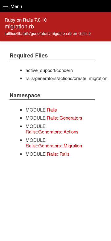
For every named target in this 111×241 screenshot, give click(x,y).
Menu (15, 6)
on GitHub (82, 33)
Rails (52, 109)
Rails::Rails (58, 153)
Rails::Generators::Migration (54, 145)
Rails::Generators (64, 117)
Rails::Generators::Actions (52, 131)
